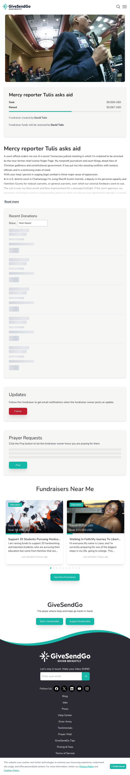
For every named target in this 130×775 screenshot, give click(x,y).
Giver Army (65, 721)
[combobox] (32, 223)
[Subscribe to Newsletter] (85, 676)
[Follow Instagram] (87, 688)
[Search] (118, 6)
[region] (65, 48)
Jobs (65, 702)
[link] (34, 532)
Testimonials (65, 728)
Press (65, 709)
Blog (65, 696)
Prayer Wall (65, 734)
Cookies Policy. (11, 770)
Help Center (65, 715)
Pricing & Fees (65, 747)
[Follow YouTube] (79, 688)
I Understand (118, 766)
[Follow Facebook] (56, 688)
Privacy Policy (86, 766)
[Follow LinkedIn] (72, 688)
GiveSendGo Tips (65, 740)
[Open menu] (124, 7)
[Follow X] (64, 688)
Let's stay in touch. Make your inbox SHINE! (65, 669)
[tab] (50, 568)
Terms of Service (65, 753)
